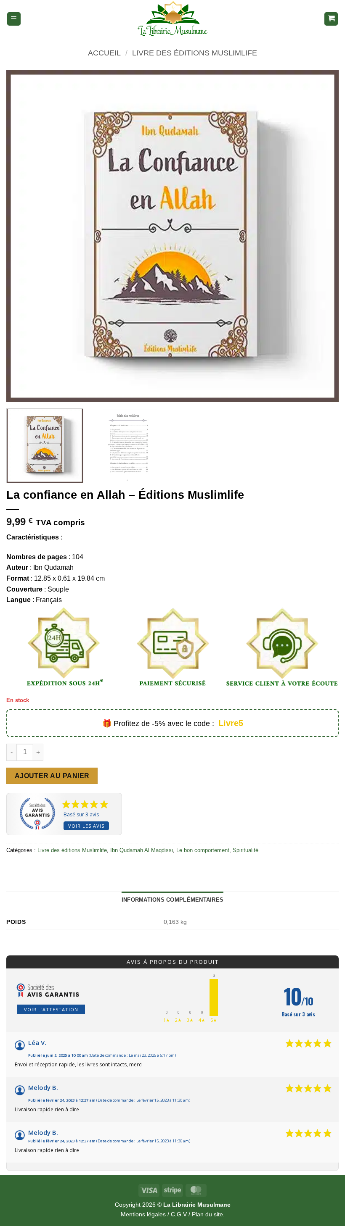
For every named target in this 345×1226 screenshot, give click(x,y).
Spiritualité (245, 850)
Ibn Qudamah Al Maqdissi (141, 850)
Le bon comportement (202, 850)
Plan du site (207, 1214)
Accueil (104, 52)
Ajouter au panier (52, 775)
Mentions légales (143, 1214)
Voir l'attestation (51, 1009)
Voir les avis (86, 826)
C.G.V (179, 1214)
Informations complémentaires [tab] (172, 900)
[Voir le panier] (331, 19)
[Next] (321, 236)
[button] (14, 19)
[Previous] (23, 236)
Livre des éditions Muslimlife (194, 52)
